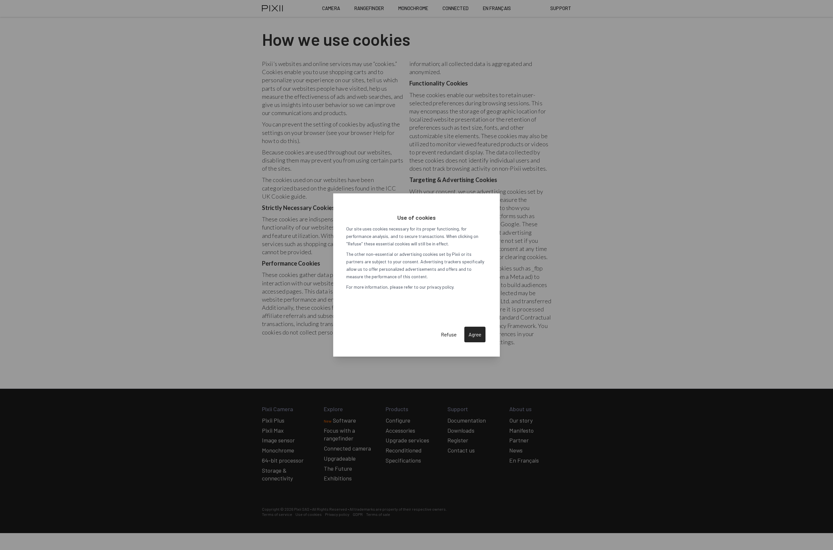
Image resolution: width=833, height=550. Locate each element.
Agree (475, 334)
